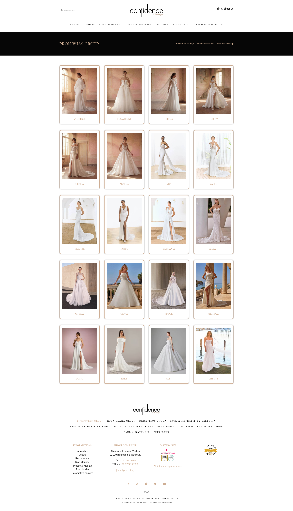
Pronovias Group (90, 420)
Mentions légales (127, 498)
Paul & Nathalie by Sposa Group (95, 426)
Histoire (89, 24)
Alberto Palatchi (139, 426)
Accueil (74, 24)
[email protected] (125, 470)
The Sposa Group (210, 426)
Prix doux (162, 24)
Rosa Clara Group (121, 420)
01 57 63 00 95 (128, 460)
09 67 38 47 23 (130, 464)
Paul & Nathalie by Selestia (193, 420)
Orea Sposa (166, 426)
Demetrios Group (152, 420)
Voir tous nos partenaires (168, 466)
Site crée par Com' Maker (160, 503)
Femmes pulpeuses (139, 24)
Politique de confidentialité (160, 498)
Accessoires (181, 24)
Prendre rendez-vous (210, 24)
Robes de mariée (109, 24)
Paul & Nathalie (137, 432)
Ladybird (186, 426)
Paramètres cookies (82, 473)
